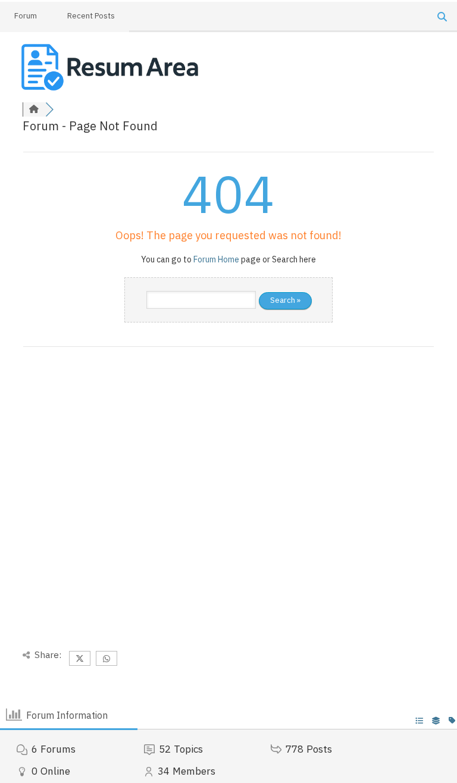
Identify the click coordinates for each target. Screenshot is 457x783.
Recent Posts (91, 16)
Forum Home (216, 259)
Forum (25, 16)
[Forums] (34, 109)
